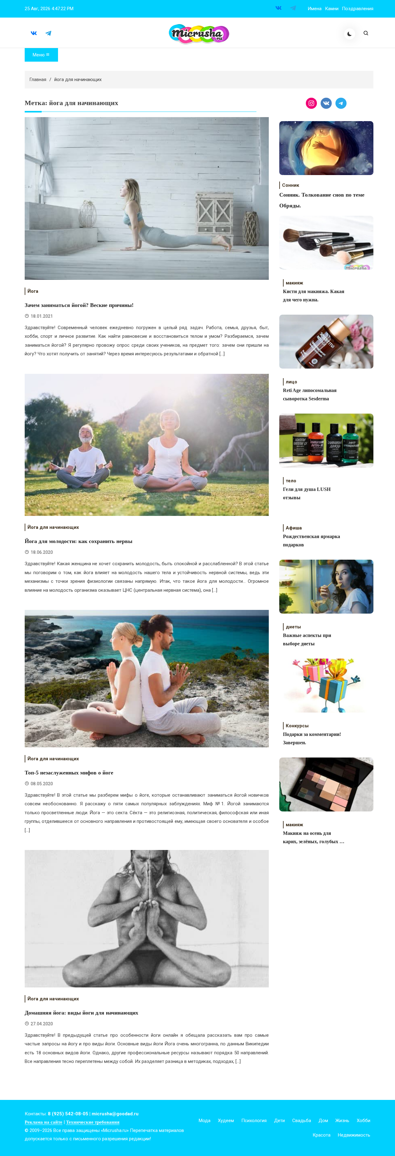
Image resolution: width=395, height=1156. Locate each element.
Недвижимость (354, 1135)
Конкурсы (297, 726)
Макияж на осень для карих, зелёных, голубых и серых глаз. (312, 838)
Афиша (294, 528)
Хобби (363, 1120)
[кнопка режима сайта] (349, 33)
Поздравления (357, 8)
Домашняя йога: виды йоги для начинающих (81, 1013)
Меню (39, 54)
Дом (323, 1120)
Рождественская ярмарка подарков (311, 540)
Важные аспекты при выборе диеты (307, 639)
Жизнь (342, 1120)
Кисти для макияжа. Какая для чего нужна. (313, 295)
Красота (322, 1135)
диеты (293, 627)
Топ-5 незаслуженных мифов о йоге (69, 773)
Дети (279, 1120)
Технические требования (92, 1122)
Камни (332, 8)
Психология (254, 1120)
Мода (204, 1120)
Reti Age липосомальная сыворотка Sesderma (310, 394)
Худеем (226, 1120)
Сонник (290, 185)
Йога (32, 291)
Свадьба (301, 1120)
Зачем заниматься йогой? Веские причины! (79, 305)
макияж (294, 283)
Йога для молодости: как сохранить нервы (78, 541)
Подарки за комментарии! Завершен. (312, 738)
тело (291, 481)
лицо (291, 382)
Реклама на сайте (43, 1122)
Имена (315, 8)
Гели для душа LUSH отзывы (307, 493)
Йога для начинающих (53, 527)
